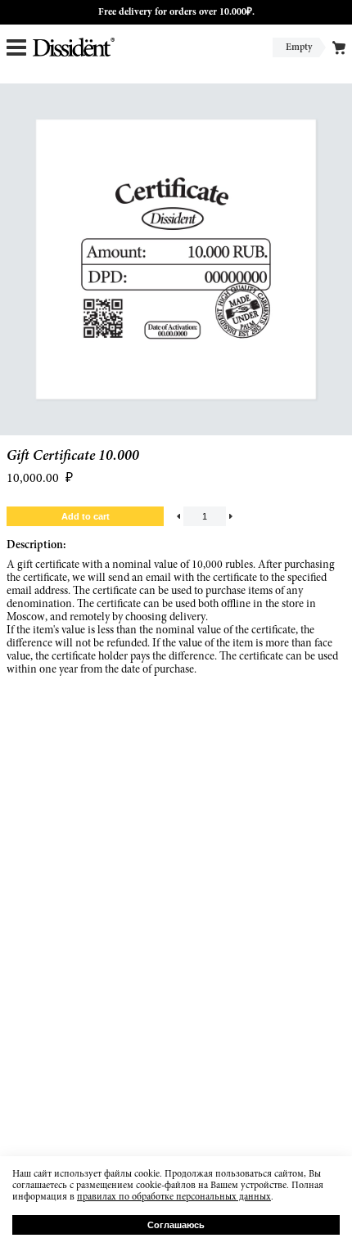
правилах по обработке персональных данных (174, 1197)
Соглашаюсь (176, 1225)
